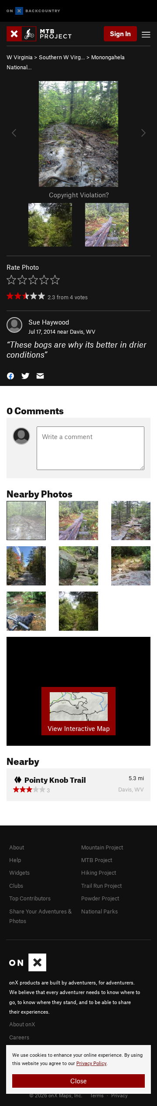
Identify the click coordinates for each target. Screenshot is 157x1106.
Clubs (16, 885)
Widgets (19, 872)
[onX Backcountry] (33, 11)
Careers (19, 1037)
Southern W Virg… (62, 57)
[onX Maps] (27, 969)
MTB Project (96, 859)
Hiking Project (98, 872)
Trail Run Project (101, 885)
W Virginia (20, 57)
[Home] (43, 33)
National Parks (99, 911)
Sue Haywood (48, 322)
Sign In (120, 33)
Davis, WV (83, 331)
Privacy (119, 1095)
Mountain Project (102, 847)
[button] (10, 375)
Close (78, 1081)
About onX (22, 1024)
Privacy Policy (91, 1063)
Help (15, 859)
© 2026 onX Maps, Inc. (55, 1095)
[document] (78, 1069)
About (16, 847)
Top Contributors (30, 898)
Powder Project (100, 898)
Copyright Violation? (79, 195)
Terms (97, 1095)
